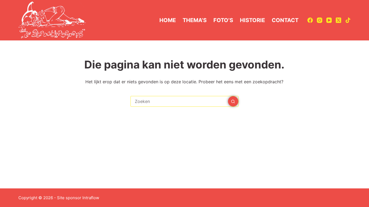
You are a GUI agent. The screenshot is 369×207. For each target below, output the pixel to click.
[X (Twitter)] (338, 20)
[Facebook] (310, 20)
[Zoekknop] (233, 101)
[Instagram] (319, 20)
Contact (285, 20)
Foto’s (223, 20)
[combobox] (179, 101)
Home (167, 20)
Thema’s (195, 20)
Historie (252, 20)
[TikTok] (348, 20)
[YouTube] (329, 20)
